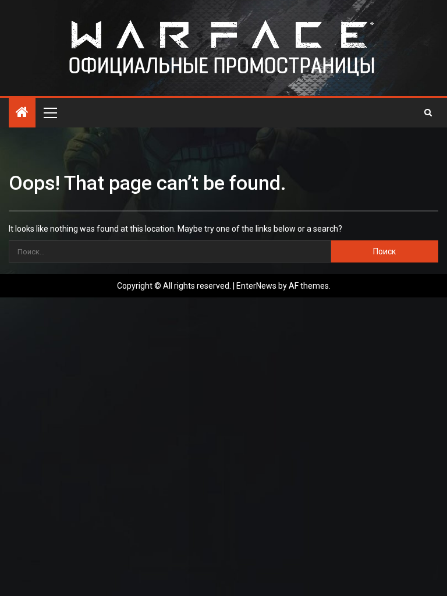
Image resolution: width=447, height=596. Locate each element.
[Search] (428, 112)
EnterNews (256, 285)
